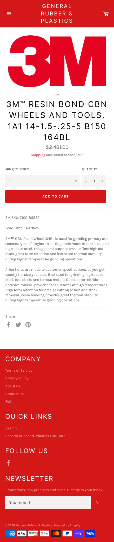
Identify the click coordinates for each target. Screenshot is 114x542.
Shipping (38, 155)
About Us (12, 386)
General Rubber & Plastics (57, 13)
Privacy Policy (16, 378)
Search (11, 428)
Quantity (89, 169)
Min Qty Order (17, 169)
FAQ (8, 401)
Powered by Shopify (67, 525)
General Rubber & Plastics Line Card (35, 436)
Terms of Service (18, 370)
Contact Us (14, 394)
